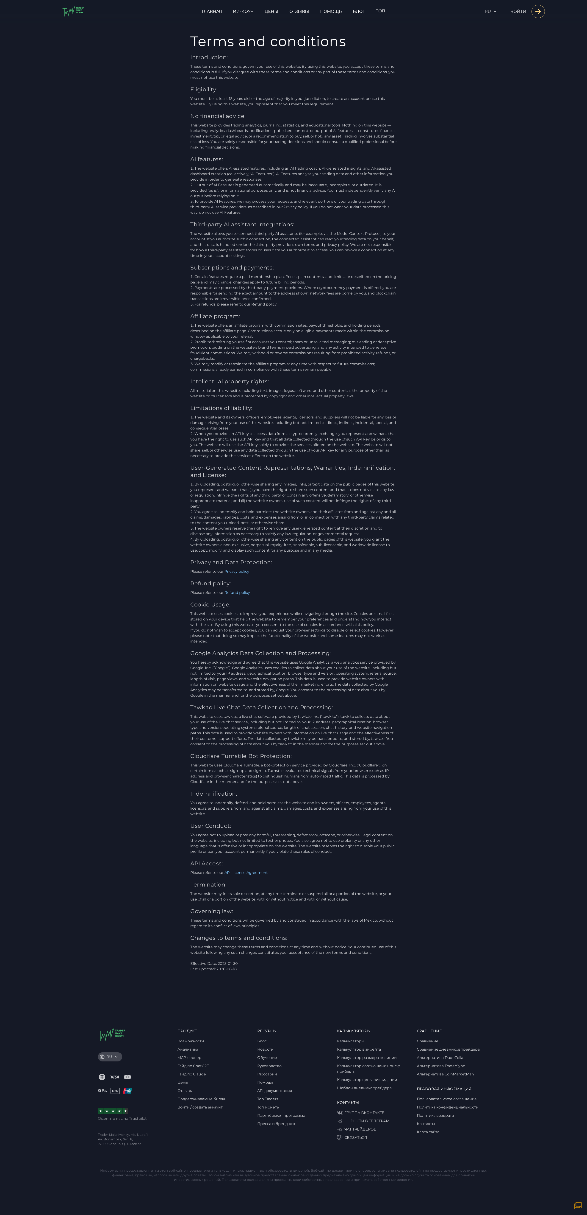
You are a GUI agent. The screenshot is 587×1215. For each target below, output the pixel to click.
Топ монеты (268, 1107)
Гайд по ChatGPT (193, 1066)
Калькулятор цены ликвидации (367, 1080)
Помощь (331, 11)
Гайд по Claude (191, 1074)
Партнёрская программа (281, 1115)
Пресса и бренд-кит (276, 1124)
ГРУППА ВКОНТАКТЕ (364, 1113)
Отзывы (299, 11)
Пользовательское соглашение (447, 1099)
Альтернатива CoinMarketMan (445, 1074)
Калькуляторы (350, 1041)
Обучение (267, 1057)
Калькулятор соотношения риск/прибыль (368, 1069)
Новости (265, 1049)
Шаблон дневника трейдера (364, 1088)
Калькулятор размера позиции (367, 1057)
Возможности (190, 1041)
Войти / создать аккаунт (200, 1107)
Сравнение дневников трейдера (448, 1049)
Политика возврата (435, 1115)
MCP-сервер (189, 1057)
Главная (212, 11)
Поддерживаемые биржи (202, 1099)
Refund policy (237, 592)
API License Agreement (246, 872)
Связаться (355, 1137)
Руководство (269, 1066)
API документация (274, 1091)
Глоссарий (267, 1074)
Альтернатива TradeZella (440, 1057)
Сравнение (427, 1041)
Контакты (426, 1124)
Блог (359, 11)
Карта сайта (428, 1132)
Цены (271, 11)
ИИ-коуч (243, 11)
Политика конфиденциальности (448, 1107)
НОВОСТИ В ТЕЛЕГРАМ (366, 1121)
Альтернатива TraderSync (441, 1066)
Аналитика (187, 1049)
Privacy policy (236, 571)
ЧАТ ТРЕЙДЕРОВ (360, 1129)
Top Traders (267, 1099)
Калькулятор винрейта (359, 1049)
